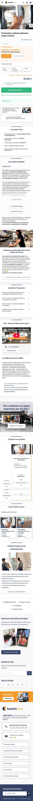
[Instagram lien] (17, 685)
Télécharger (8, 698)
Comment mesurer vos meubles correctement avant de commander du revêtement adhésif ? (11, 110)
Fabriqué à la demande (10, 50)
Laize (4, 68)
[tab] (3, 794)
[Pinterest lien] (22, 685)
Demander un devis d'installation (16, 591)
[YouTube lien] (8, 685)
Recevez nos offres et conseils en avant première (13, 667)
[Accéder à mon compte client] (27, 2)
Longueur (14, 68)
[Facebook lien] (3, 685)
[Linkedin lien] (13, 685)
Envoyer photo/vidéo (11, 652)
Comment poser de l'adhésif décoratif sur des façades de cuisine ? (15, 118)
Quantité (26, 68)
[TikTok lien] (26, 685)
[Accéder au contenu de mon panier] (30, 2)
